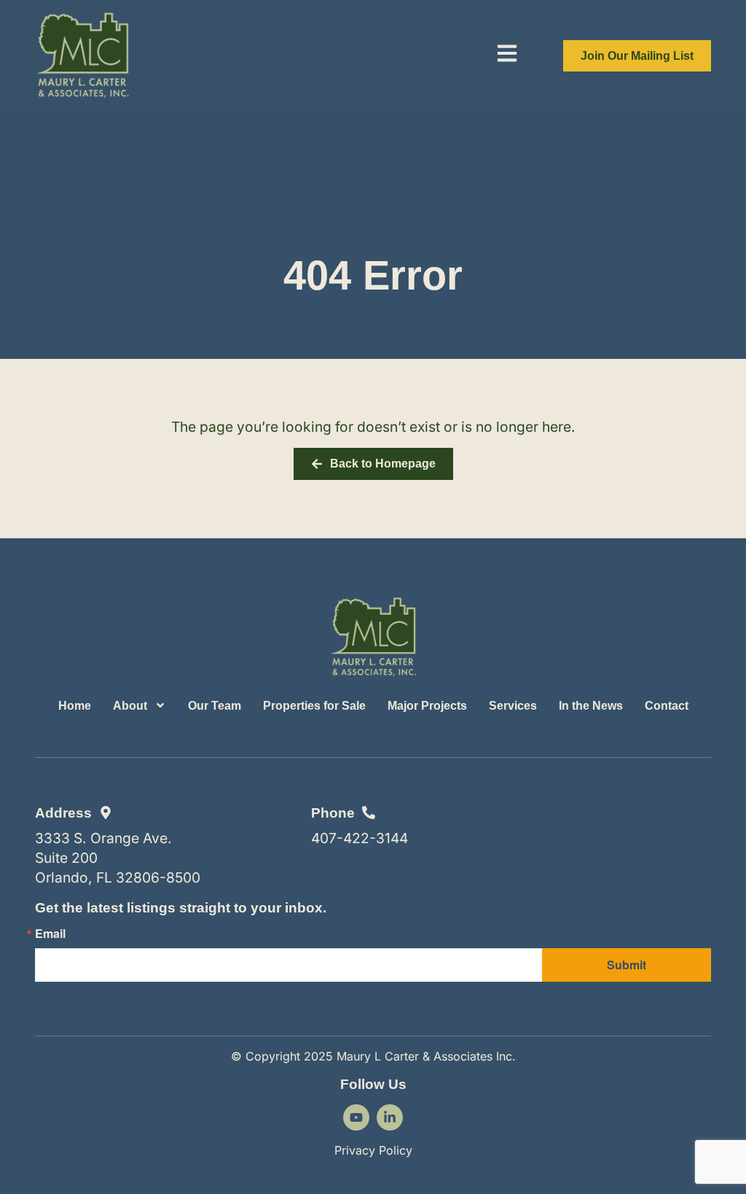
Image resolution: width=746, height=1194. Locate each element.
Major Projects (427, 705)
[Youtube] (356, 1117)
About (130, 705)
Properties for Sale (314, 705)
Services (513, 705)
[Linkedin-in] (390, 1117)
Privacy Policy (373, 1150)
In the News (591, 705)
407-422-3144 (359, 838)
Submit (626, 964)
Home (74, 705)
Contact (666, 705)
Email (50, 933)
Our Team (214, 705)
